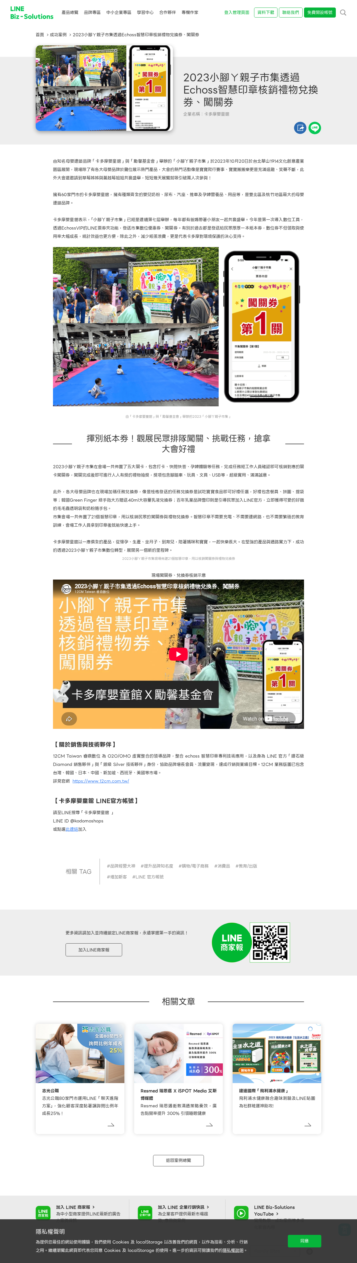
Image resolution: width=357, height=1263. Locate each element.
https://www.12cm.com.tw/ (101, 781)
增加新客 (118, 877)
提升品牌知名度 (158, 866)
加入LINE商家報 (93, 950)
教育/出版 (248, 866)
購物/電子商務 (195, 866)
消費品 (224, 866)
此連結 (72, 829)
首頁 (40, 34)
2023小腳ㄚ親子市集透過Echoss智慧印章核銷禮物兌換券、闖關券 (136, 34)
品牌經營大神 (122, 866)
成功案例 (58, 34)
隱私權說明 (233, 1250)
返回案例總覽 (178, 1160)
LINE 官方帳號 (150, 877)
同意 (304, 1241)
